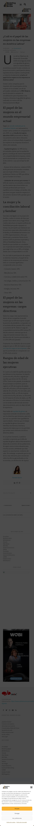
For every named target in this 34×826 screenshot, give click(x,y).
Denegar (17, 813)
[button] (31, 787)
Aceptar (17, 808)
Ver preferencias (17, 818)
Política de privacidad (21, 822)
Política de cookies (11, 822)
